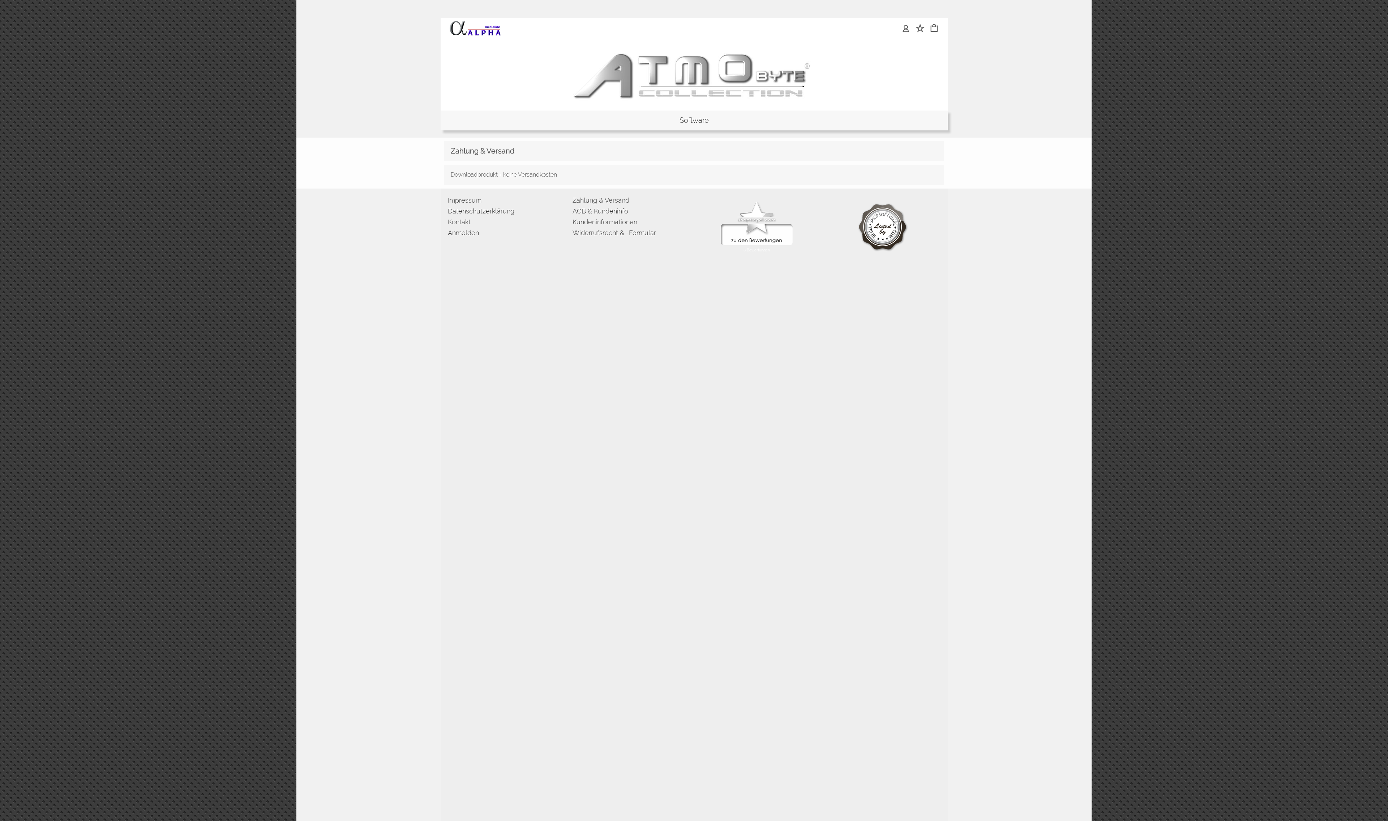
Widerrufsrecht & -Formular (614, 233)
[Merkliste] (920, 28)
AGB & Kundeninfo (600, 211)
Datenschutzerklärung (481, 211)
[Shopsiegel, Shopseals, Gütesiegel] (757, 204)
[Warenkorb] (934, 28)
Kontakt (459, 222)
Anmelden (463, 233)
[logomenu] (475, 24)
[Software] (694, 120)
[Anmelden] (906, 28)
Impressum (464, 200)
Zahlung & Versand (601, 200)
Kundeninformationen (605, 222)
